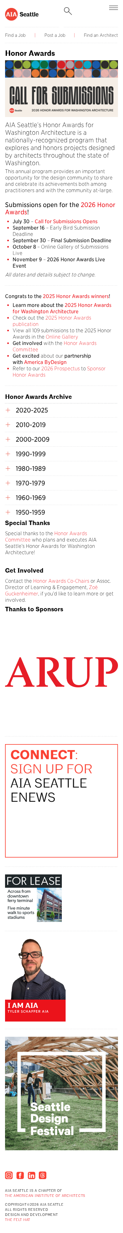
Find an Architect (101, 35)
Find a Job (15, 35)
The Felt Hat (17, 1220)
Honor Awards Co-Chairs (61, 581)
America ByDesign (45, 362)
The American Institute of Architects (45, 1196)
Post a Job (54, 35)
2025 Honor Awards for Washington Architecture (62, 308)
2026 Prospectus (60, 369)
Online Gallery (62, 337)
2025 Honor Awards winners (76, 296)
